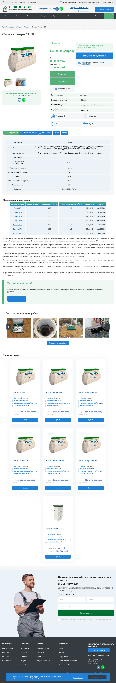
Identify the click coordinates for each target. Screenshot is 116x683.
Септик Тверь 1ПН (20, 392)
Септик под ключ (94, 153)
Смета (56, 133)
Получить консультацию (94, 56)
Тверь (69, 142)
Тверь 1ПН (18, 212)
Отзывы (5, 656)
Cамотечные (98, 105)
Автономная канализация (48, 153)
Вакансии (6, 660)
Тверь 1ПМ (18, 221)
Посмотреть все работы (58, 343)
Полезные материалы (68, 660)
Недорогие (84, 110)
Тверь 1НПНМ (17, 233)
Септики (18, 16)
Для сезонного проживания (84, 149)
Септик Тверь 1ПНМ (87, 392)
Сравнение (84, 11)
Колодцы (43, 16)
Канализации (31, 16)
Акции (109, 16)
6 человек (83, 95)
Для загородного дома (68, 147)
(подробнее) (56, 676)
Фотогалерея (85, 16)
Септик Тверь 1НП (20, 460)
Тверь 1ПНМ (17, 225)
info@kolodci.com (47, 9)
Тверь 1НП (18, 216)
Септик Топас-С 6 (53, 529)
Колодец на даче (8, 27)
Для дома (58, 149)
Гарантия (25, 652)
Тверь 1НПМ (17, 229)
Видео (64, 133)
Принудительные (86, 105)
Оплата (24, 664)
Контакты (98, 16)
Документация (45, 133)
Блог (61, 648)
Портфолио (64, 656)
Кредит (24, 656)
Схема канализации (28, 133)
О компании (71, 16)
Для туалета (67, 149)
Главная (7, 16)
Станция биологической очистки (73, 153)
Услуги (19, 27)
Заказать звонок (105, 9)
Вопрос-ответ (65, 664)
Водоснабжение (57, 16)
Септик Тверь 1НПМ (54, 460)
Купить (62, 81)
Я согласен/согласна (97, 677)
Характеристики (11, 133)
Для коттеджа (84, 147)
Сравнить (62, 74)
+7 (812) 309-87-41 (79, 7)
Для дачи (38, 147)
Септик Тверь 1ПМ (54, 392)
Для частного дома (51, 147)
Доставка (25, 648)
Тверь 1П (17, 208)
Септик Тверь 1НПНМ (88, 460)
